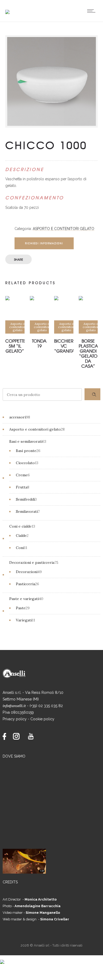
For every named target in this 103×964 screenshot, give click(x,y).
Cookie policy (42, 719)
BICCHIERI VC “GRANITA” (65, 346)
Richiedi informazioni (44, 243)
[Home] (7, 8)
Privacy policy (15, 719)
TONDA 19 (39, 343)
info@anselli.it (14, 706)
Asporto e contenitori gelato (63, 229)
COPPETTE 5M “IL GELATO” (15, 346)
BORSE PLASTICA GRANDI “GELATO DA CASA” (88, 353)
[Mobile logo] (2, 958)
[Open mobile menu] (92, 11)
